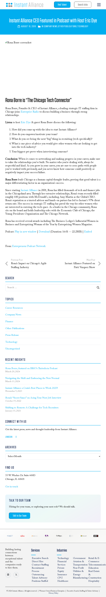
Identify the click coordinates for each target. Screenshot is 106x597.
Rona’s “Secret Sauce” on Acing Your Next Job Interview (33, 398)
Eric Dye (26, 122)
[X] (16, 575)
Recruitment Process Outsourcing (38, 571)
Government (79, 558)
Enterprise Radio (30, 112)
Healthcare (63, 581)
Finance (9, 321)
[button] (99, 4)
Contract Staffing (40, 565)
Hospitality (93, 581)
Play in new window (25, 232)
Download (44, 232)
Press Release (12, 335)
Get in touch (11, 486)
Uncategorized (12, 349)
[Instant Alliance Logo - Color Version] (24, 4)
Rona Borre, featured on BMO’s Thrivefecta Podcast (31, 368)
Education (93, 568)
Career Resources (14, 308)
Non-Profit (78, 568)
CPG (60, 578)
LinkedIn (8, 437)
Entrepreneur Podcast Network (29, 246)
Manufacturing (80, 578)
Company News (51, 26)
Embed (88, 232)
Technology (82, 26)
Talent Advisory (39, 578)
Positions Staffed (40, 581)
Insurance (62, 575)
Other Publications (67, 26)
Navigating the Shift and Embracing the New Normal (32, 378)
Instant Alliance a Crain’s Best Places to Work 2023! (31, 388)
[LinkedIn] (8, 575)
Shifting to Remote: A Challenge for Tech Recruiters (31, 408)
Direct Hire (37, 561)
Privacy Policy (53, 593)
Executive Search (40, 558)
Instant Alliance (29, 190)
